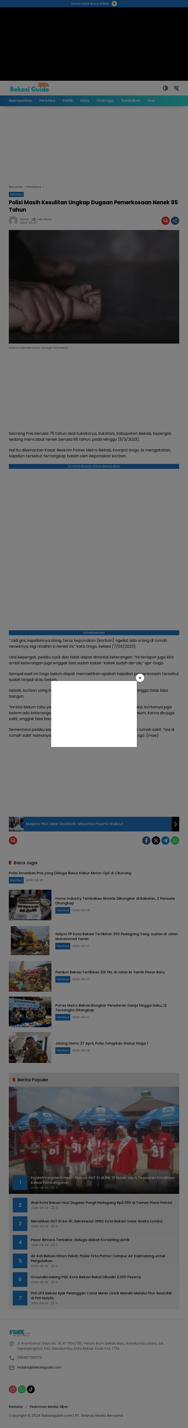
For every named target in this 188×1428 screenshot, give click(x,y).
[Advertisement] (94, 714)
